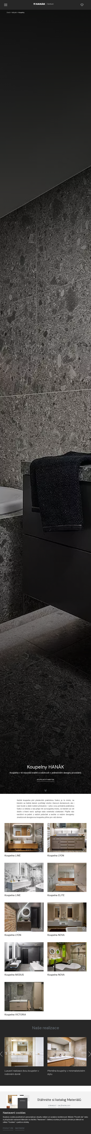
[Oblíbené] (82, 4)
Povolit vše (8, 1128)
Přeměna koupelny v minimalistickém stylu (66, 1072)
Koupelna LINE (12, 855)
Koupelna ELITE (55, 895)
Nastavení (19, 1128)
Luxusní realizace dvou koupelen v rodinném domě (22, 1072)
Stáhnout (52, 1105)
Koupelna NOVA (56, 935)
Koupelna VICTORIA (15, 1014)
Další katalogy (64, 1105)
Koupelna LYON (55, 855)
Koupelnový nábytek (45, 779)
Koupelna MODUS (14, 974)
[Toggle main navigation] (5, 4)
